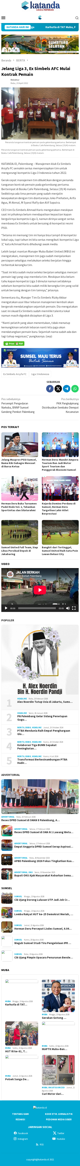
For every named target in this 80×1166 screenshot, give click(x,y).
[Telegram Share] (66, 388)
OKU (30, 872)
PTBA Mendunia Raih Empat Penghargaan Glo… (43, 732)
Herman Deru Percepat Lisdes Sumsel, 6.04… (43, 928)
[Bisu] (68, 608)
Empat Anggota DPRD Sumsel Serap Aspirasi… (43, 846)
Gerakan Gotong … (54, 1018)
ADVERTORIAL (10, 775)
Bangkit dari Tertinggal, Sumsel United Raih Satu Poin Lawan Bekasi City (60, 551)
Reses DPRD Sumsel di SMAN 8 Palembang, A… (30, 820)
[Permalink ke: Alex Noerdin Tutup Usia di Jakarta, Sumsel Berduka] (40, 660)
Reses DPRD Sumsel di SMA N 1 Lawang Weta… (43, 832)
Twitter (60, 1133)
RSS (42, 1144)
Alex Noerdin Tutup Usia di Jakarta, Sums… (45, 702)
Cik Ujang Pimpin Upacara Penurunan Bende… (43, 957)
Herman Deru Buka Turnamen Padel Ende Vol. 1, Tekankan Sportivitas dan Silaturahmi (19, 507)
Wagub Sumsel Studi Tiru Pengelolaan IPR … (42, 943)
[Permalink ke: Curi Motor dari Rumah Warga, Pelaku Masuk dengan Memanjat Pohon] (58, 1070)
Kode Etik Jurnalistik (59, 1114)
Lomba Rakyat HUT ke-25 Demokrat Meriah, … (43, 914)
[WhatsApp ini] (75, 388)
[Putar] (6, 608)
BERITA (20, 727)
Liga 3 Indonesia (40, 374)
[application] (40, 590)
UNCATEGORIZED (56, 1087)
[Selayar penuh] (74, 608)
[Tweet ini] (58, 388)
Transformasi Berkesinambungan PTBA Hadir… (42, 761)
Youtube (61, 1139)
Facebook (23, 1133)
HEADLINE (22, 698)
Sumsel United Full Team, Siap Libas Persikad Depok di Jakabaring (19, 551)
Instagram (23, 1139)
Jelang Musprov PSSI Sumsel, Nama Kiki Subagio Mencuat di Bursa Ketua (19, 463)
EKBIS (28, 727)
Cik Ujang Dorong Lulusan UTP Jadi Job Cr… (42, 900)
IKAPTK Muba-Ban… (54, 1049)
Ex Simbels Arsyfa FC (14, 374)
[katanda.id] (40, 17)
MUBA (8, 1001)
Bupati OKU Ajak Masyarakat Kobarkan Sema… (43, 875)
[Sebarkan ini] (50, 388)
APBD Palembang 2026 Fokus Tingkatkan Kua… (44, 861)
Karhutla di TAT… (16, 1004)
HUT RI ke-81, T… (16, 1051)
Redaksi (20, 1119)
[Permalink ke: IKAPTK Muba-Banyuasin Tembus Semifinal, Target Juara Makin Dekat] (58, 1032)
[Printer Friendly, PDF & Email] (14, 343)
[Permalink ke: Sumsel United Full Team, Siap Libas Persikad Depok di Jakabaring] (19, 532)
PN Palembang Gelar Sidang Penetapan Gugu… (42, 718)
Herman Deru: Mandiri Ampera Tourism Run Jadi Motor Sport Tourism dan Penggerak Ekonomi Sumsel (60, 464)
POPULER (7, 620)
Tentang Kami (20, 1114)
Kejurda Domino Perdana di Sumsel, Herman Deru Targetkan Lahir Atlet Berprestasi (59, 508)
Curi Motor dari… (53, 1094)
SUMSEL (18, 896)
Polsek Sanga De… (17, 1079)
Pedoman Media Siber (59, 1119)
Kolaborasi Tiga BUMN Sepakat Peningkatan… (37, 746)
